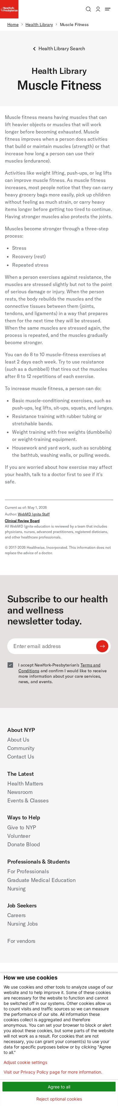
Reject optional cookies (59, 1098)
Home (13, 24)
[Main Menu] (108, 9)
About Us (18, 739)
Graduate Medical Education (41, 880)
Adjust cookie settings (25, 1062)
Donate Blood (23, 844)
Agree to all (59, 1086)
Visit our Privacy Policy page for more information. (53, 1072)
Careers (16, 915)
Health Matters (25, 783)
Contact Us (20, 756)
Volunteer (18, 835)
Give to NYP (21, 827)
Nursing (16, 888)
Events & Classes (28, 800)
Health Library (39, 24)
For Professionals (28, 871)
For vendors (21, 940)
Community (20, 748)
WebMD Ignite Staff (34, 514)
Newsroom (20, 791)
